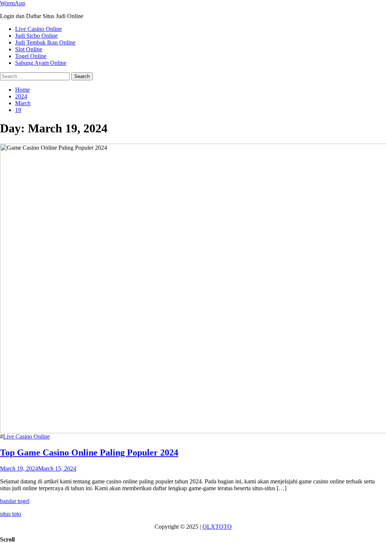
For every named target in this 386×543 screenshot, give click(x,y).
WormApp (12, 3)
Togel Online (30, 56)
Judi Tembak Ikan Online (45, 42)
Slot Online (28, 49)
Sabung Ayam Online (40, 63)
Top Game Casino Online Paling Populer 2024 (89, 452)
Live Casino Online (38, 29)
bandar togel (14, 501)
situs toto (10, 514)
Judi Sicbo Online (36, 35)
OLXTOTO (217, 526)
